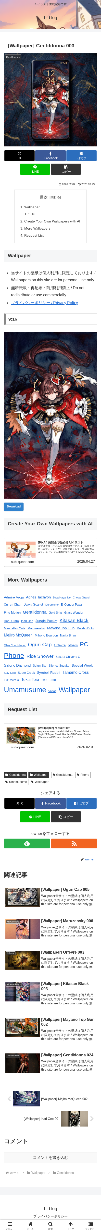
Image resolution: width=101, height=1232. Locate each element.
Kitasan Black (74, 620)
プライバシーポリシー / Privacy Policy (44, 303)
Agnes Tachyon (38, 597)
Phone (14, 655)
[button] (66, 169)
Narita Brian (68, 635)
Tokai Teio (30, 679)
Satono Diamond (17, 665)
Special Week (82, 665)
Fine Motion (12, 612)
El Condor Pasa (71, 604)
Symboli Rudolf (48, 672)
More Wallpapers (37, 228)
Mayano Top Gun (61, 628)
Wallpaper (32, 207)
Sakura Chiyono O (68, 656)
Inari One (27, 621)
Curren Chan (12, 604)
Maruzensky (36, 628)
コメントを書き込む (50, 1157)
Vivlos (52, 691)
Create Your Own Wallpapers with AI (52, 221)
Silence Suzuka (59, 665)
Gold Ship (55, 612)
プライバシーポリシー (50, 1216)
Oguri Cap (40, 644)
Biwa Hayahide (62, 597)
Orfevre (60, 645)
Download (14, 506)
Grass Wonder (73, 612)
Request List (34, 235)
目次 (44, 197)
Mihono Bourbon (46, 635)
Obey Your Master (15, 645)
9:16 (31, 214)
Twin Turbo (48, 679)
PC (84, 644)
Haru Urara (11, 620)
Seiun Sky (39, 665)
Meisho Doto (85, 628)
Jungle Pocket (46, 621)
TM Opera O (11, 679)
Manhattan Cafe (14, 628)
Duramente (52, 604)
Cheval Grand (81, 597)
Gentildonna (35, 612)
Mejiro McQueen (18, 635)
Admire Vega (14, 597)
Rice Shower (39, 656)
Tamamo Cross (76, 672)
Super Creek (26, 672)
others (73, 645)
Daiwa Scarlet (33, 604)
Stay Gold (10, 672)
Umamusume (25, 690)
